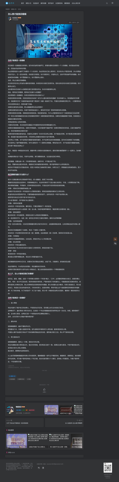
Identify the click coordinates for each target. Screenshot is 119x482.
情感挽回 (15, 18)
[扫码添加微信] (115, 243)
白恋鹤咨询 (59, 3)
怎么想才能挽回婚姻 (17, 13)
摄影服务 (67, 3)
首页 (22, 3)
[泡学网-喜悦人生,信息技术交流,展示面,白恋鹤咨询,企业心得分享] (10, 3)
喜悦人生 (28, 3)
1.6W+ (19, 410)
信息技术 (36, 3)
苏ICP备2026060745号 (57, 464)
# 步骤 (28, 379)
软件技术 (51, 3)
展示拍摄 (43, 3)
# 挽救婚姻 (12, 379)
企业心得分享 (76, 3)
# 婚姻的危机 (21, 379)
